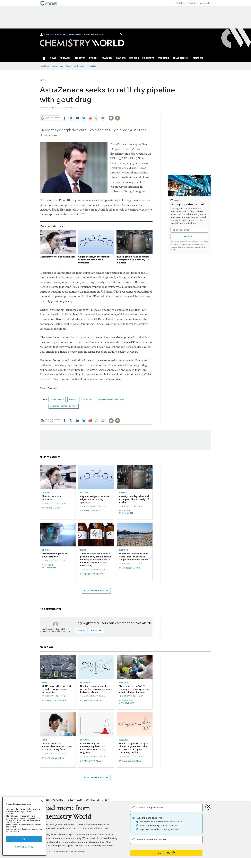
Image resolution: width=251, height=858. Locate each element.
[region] (24, 826)
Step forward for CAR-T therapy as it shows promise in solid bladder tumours (134, 689)
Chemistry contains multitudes (57, 256)
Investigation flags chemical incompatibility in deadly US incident (132, 259)
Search (121, 34)
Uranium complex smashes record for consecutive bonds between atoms (96, 689)
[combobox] (102, 34)
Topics (69, 800)
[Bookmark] (117, 118)
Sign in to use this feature (139, 111)
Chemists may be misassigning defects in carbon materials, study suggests (93, 748)
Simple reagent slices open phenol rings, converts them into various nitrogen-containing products (134, 748)
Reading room (79, 66)
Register (60, 34)
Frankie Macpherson (127, 701)
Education (192, 3)
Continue (164, 852)
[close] (152, 111)
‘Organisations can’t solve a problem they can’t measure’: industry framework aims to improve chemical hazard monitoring (96, 559)
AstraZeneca (57, 399)
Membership (205, 3)
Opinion (46, 493)
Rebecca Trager (55, 700)
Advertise (58, 800)
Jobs (68, 66)
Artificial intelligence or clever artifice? (54, 555)
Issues (79, 800)
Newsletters (57, 66)
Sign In (48, 34)
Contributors (93, 800)
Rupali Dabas (92, 510)
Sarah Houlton (52, 108)
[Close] (42, 801)
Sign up (188, 236)
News (43, 80)
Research (85, 493)
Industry (87, 399)
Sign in (81, 630)
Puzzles (92, 66)
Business (73, 399)
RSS (105, 800)
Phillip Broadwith (126, 511)
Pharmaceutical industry (63, 406)
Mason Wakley (93, 574)
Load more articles (96, 590)
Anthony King (131, 568)
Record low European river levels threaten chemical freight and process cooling (133, 556)
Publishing (180, 3)
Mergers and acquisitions (111, 399)
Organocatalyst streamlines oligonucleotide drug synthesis (94, 259)
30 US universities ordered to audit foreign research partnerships (56, 689)
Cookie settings (24, 847)
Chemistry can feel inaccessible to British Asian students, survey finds (57, 746)
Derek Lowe (52, 508)
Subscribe (75, 34)
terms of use (179, 244)
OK (24, 839)
